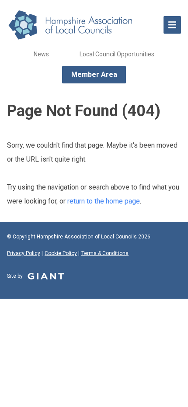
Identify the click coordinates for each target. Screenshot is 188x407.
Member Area (94, 74)
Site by (15, 276)
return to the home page (103, 201)
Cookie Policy (61, 253)
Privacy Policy (23, 253)
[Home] (81, 25)
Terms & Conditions (105, 253)
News (41, 54)
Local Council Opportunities (117, 54)
